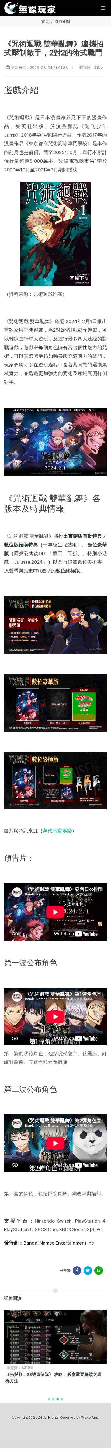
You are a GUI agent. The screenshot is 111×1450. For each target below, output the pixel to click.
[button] (49, 1399)
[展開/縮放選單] (103, 7)
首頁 (45, 21)
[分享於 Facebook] (77, 1270)
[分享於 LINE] (98, 1270)
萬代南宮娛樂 (57, 831)
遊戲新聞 (62, 21)
